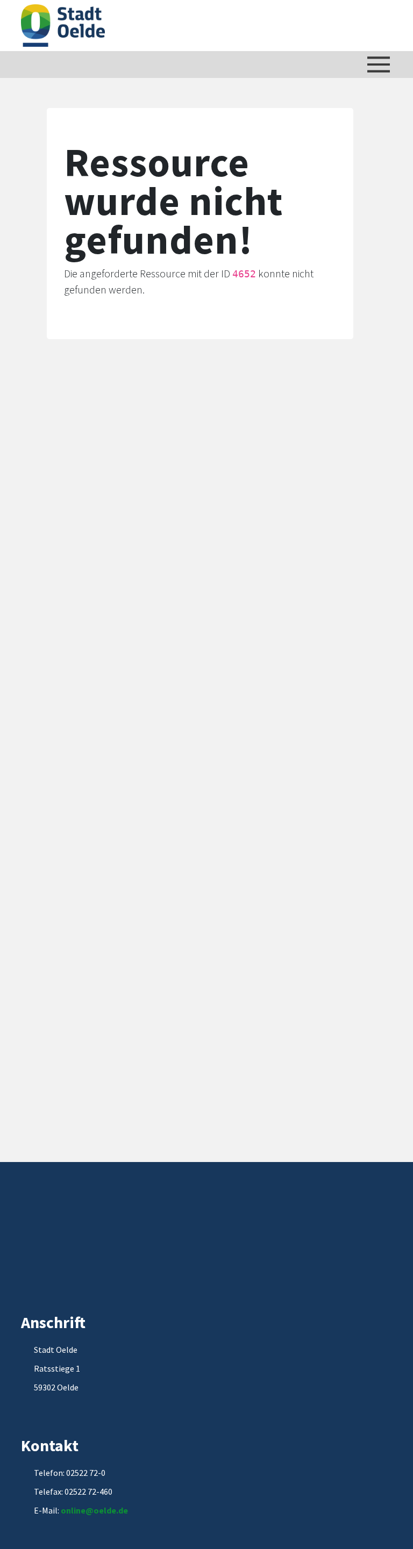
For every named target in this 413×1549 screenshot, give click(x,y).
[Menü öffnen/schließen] (378, 64)
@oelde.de (107, 1510)
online (73, 1510)
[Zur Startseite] (63, 25)
